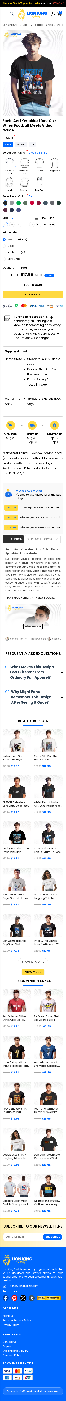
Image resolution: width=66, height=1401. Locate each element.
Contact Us (9, 1342)
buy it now (33, 294)
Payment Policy (12, 1355)
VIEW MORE (33, 972)
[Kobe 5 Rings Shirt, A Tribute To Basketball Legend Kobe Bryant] (17, 1047)
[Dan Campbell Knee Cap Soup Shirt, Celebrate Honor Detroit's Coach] (17, 925)
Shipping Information (43, 539)
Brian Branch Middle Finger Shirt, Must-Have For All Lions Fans (16, 896)
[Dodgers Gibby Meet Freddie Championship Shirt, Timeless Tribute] (17, 1185)
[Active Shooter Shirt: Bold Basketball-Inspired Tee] (17, 1093)
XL (25, 224)
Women (21, 144)
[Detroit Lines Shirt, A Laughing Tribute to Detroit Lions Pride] (48, 879)
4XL (45, 224)
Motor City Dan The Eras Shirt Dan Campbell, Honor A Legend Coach (45, 758)
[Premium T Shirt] (25, 163)
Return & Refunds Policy (17, 1320)
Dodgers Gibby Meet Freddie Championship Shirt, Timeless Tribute (16, 1203)
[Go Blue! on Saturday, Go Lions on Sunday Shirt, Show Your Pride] (48, 1185)
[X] (23, 1298)
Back (11, 246)
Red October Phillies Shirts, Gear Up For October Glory (14, 1018)
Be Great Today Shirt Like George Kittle (46, 1018)
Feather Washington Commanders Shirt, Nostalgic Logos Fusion (47, 1110)
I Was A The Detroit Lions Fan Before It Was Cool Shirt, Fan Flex (48, 942)
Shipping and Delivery (15, 1351)
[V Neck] (40, 163)
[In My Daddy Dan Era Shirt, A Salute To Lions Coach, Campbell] (48, 832)
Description (13, 539)
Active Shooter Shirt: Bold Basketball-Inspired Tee (15, 1110)
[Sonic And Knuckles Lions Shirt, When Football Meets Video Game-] (33, 73)
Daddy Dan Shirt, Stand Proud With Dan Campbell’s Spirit (16, 850)
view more (31, 626)
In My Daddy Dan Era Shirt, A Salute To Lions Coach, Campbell (47, 850)
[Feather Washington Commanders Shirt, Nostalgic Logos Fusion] (48, 1093)
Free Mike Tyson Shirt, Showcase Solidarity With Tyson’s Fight (46, 1064)
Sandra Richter (18, 638)
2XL (32, 224)
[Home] (32, 14)
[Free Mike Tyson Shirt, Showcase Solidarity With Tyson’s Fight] (48, 1047)
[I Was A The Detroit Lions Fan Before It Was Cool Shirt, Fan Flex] (48, 925)
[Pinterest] (14, 1298)
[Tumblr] (32, 1298)
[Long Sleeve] (55, 163)
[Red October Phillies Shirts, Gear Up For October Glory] (17, 1000)
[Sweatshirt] (25, 182)
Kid (32, 144)
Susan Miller (58, 638)
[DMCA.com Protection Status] (49, 1298)
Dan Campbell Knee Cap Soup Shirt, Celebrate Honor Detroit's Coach (14, 942)
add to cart (33, 285)
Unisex (7, 144)
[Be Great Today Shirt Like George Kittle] (48, 1000)
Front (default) (17, 239)
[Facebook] (6, 1298)
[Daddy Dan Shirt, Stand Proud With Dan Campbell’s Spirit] (17, 832)
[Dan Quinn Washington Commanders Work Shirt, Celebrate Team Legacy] (48, 1139)
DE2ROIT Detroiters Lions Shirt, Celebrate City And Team (15, 804)
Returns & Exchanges (34, 338)
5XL (52, 224)
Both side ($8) (17, 252)
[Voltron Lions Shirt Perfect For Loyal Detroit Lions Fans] (17, 740)
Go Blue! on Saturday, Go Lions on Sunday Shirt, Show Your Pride (47, 1203)
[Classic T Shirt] (10, 163)
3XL (39, 224)
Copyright (9, 1346)
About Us (8, 1315)
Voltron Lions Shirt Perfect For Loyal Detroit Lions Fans (13, 758)
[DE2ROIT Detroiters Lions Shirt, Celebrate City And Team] (17, 786)
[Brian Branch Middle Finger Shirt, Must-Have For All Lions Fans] (17, 879)
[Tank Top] (40, 182)
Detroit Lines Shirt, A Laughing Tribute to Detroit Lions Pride (46, 896)
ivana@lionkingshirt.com (24, 1286)
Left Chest (14, 259)
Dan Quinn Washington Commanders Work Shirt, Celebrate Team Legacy (47, 1156)
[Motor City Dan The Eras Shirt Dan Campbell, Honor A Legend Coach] (48, 740)
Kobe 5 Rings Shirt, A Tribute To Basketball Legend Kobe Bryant (15, 1064)
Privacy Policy (11, 1324)
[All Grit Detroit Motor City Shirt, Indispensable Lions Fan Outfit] (48, 786)
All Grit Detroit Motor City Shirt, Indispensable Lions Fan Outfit (48, 804)
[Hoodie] (10, 182)
